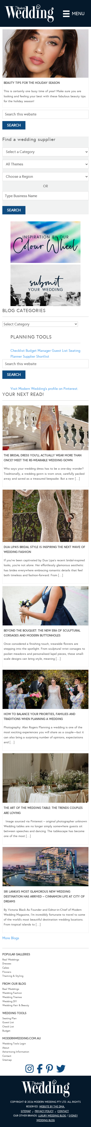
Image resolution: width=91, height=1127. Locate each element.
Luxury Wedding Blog (52, 1115)
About (5, 1047)
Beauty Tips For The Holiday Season (32, 83)
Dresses (6, 963)
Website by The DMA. (52, 1106)
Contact (6, 1055)
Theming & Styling (12, 975)
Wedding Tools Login (14, 1043)
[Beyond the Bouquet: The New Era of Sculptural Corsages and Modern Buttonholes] (45, 606)
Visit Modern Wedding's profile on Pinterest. (44, 389)
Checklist (17, 351)
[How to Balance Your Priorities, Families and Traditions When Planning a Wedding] (45, 690)
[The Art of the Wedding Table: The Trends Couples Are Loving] (45, 779)
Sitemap (7, 1059)
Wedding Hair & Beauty (15, 1005)
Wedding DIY (9, 1001)
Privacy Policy (44, 1111)
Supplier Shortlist (36, 356)
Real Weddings (10, 959)
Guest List (60, 351)
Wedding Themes (12, 997)
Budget (6, 1030)
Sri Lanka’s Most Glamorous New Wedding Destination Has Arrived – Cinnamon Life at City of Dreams (44, 896)
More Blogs (10, 938)
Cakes (5, 967)
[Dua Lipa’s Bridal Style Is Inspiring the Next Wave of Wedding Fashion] (45, 517)
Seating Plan (9, 1018)
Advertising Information (15, 1051)
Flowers (6, 971)
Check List (8, 1026)
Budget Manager (38, 351)
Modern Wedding (45, 1088)
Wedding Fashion (12, 992)
